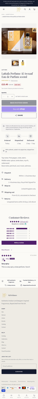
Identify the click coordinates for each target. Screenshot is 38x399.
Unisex (3, 318)
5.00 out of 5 (24, 221)
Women (4, 315)
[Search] (25, 9)
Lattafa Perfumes (10, 14)
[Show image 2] (22, 63)
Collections (4, 339)
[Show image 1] (15, 63)
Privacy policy (13, 381)
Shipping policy (31, 381)
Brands (3, 321)
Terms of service (22, 381)
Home (3, 14)
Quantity (4, 92)
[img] (6, 255)
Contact (4, 327)
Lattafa (4, 70)
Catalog (4, 324)
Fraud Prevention (6, 351)
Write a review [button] (19, 243)
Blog (3, 342)
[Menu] (4, 9)
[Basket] (34, 9)
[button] (10, 228)
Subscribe (19, 371)
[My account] (29, 9)
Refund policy (5, 381)
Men (3, 312)
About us (4, 345)
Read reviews (14, 80)
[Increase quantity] (12, 96)
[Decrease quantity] (4, 96)
